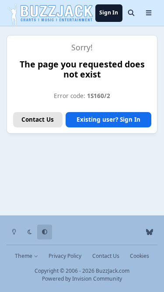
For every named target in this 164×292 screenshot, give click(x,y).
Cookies (139, 256)
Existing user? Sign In (108, 119)
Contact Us (37, 119)
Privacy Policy (65, 256)
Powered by (82, 278)
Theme (24, 256)
